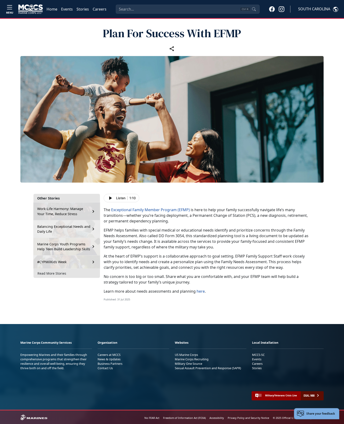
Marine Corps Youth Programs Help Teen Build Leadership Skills (63, 246)
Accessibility (216, 418)
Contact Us (105, 368)
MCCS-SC (258, 355)
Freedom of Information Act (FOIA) (184, 418)
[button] (272, 8)
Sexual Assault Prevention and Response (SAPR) (208, 368)
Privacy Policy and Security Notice (248, 418)
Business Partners (110, 363)
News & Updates (109, 359)
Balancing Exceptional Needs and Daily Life (63, 229)
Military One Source (188, 363)
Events (67, 9)
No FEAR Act (151, 418)
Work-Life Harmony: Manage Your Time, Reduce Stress (60, 211)
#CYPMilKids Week (52, 262)
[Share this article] (172, 48)
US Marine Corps (186, 355)
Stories (83, 9)
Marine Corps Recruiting (192, 359)
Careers (99, 9)
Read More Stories (51, 273)
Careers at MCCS (109, 355)
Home (52, 9)
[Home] (30, 9)
